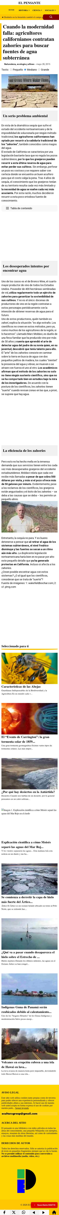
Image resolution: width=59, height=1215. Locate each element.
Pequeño (18, 69)
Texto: (5, 69)
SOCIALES (49, 10)
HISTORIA (23, 10)
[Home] (54, 1213)
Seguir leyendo (22, 1108)
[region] (29, 235)
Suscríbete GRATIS (46, 1205)
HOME (11, 9)
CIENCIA (36, 10)
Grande (45, 69)
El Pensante (29, 2)
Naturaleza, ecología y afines (19, 64)
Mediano (32, 69)
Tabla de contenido (21, 208)
